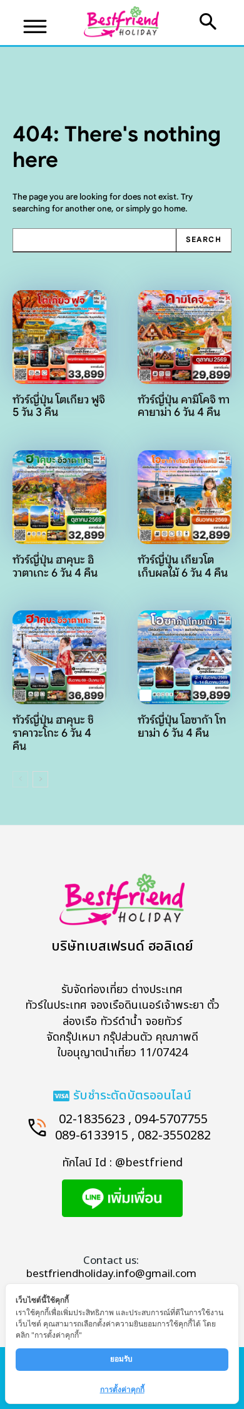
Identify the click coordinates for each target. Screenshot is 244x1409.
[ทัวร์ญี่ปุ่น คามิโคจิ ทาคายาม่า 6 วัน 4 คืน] (184, 337)
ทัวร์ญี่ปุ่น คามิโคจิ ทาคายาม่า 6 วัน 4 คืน (184, 406)
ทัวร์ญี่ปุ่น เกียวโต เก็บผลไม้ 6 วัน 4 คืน (183, 566)
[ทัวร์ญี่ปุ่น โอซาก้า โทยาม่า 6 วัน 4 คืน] (184, 657)
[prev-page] (20, 779)
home (174, 208)
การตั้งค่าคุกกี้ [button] (122, 1389)
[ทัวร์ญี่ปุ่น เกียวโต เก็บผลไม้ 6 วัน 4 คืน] (184, 497)
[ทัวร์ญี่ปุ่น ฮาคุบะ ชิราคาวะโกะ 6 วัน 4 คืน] (59, 657)
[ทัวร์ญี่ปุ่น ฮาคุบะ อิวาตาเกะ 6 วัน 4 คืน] (59, 497)
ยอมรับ (122, 1358)
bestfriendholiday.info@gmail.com (111, 1274)
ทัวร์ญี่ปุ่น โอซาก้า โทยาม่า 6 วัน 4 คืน (182, 726)
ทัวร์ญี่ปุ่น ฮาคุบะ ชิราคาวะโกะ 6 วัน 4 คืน (53, 732)
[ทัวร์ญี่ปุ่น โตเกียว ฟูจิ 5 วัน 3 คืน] (59, 337)
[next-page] (40, 779)
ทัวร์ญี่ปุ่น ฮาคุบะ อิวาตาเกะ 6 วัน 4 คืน (55, 566)
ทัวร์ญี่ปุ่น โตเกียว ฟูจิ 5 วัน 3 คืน (59, 406)
